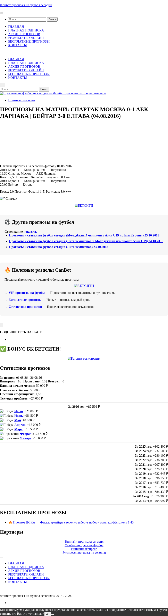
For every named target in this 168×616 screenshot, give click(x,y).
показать (30, 231)
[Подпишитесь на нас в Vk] (9, 339)
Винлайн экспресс (84, 549)
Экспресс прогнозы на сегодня (84, 552)
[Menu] (1, 13)
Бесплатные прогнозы (25, 299)
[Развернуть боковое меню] (1, 325)
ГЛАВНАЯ (16, 26)
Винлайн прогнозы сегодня (84, 541)
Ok (47, 613)
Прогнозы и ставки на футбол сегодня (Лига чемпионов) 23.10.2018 (58, 247)
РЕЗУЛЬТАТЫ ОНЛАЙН (26, 37)
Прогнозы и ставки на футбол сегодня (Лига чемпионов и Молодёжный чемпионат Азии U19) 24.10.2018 (86, 241)
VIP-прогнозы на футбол (27, 292)
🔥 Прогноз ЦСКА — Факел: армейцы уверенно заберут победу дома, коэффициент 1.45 (71, 522)
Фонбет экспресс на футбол (84, 545)
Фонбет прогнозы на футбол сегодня (26, 5)
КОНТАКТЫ (17, 45)
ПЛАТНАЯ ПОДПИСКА (26, 30)
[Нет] (52, 614)
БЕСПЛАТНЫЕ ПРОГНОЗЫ (29, 41)
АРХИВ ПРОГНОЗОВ (24, 34)
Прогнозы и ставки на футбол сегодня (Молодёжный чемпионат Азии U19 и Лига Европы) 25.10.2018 (84, 235)
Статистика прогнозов (25, 306)
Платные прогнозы (21, 100)
